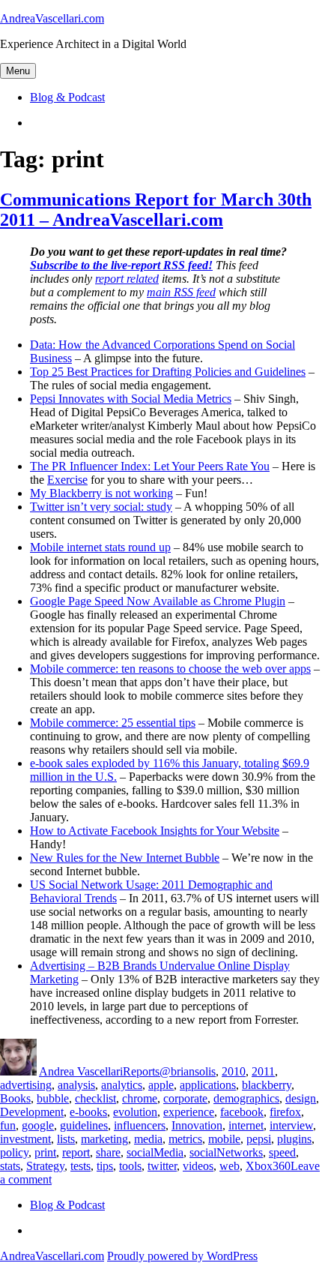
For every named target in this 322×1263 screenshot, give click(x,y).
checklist (95, 1098)
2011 (263, 1071)
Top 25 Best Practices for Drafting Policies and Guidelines (168, 371)
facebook (242, 1112)
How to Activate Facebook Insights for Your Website (154, 830)
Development (32, 1112)
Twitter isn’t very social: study (101, 506)
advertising (26, 1084)
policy (14, 1152)
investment (25, 1138)
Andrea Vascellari (81, 1071)
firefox (285, 1112)
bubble (53, 1098)
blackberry (266, 1084)
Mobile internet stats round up (100, 547)
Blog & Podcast (67, 97)
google (38, 1125)
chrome (139, 1098)
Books (15, 1098)
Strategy (45, 1166)
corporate (185, 1098)
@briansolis (188, 1071)
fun (8, 1125)
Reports (141, 1071)
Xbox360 (268, 1166)
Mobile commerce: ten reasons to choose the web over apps (170, 668)
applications (208, 1084)
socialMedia (155, 1152)
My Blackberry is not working (101, 493)
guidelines (84, 1125)
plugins (294, 1138)
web (229, 1166)
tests (80, 1166)
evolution (135, 1112)
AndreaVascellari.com (52, 18)
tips (105, 1166)
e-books (88, 1112)
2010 (234, 1071)
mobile (224, 1138)
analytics (121, 1084)
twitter (162, 1166)
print (45, 1152)
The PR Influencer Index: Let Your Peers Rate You (150, 466)
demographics (246, 1098)
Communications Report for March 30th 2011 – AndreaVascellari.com (156, 210)
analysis (76, 1084)
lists (66, 1138)
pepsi (258, 1138)
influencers (139, 1125)
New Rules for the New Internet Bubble (124, 857)
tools (130, 1166)
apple (161, 1084)
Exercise (67, 479)
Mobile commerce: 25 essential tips (112, 722)
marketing (104, 1138)
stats (10, 1166)
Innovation (196, 1125)
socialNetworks (226, 1152)
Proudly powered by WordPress (182, 1256)
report (76, 1152)
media (148, 1138)
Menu (18, 70)
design (300, 1098)
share (108, 1152)
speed (282, 1152)
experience (188, 1112)
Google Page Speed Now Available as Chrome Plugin (157, 601)
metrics (185, 1138)
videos (198, 1166)
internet (246, 1125)
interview (291, 1125)
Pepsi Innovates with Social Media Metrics (130, 398)
